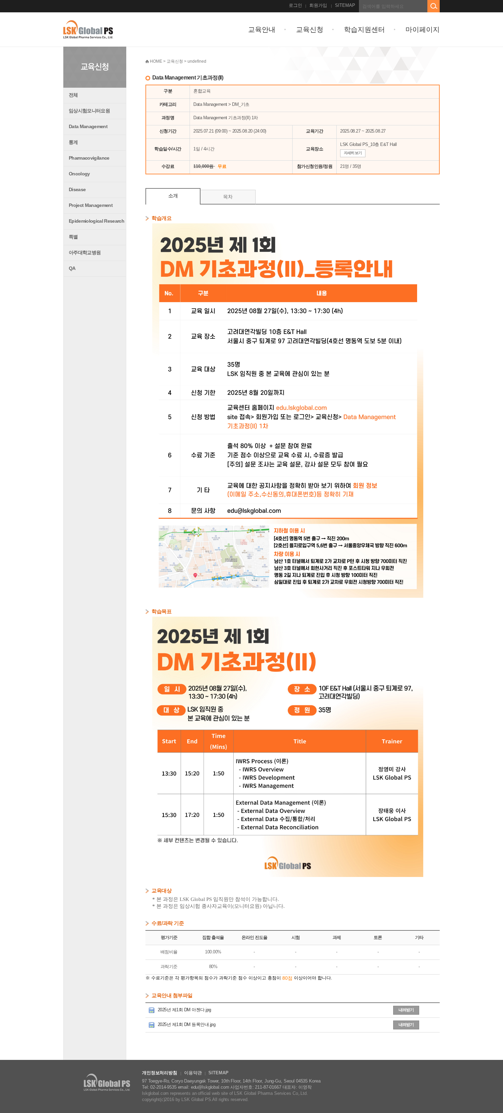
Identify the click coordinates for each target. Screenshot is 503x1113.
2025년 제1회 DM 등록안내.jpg (185, 1024)
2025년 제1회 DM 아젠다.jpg (183, 1009)
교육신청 (309, 29)
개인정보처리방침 (159, 1072)
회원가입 (318, 5)
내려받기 (406, 1009)
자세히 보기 (353, 153)
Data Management (88, 126)
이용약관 (193, 1072)
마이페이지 (422, 29)
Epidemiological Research (96, 221)
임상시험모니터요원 (89, 110)
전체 (73, 95)
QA (72, 268)
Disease (77, 189)
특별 (73, 236)
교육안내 (261, 29)
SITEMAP (345, 5)
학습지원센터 (364, 29)
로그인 (295, 5)
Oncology (79, 173)
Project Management (91, 205)
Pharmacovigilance (89, 158)
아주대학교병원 (85, 252)
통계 (73, 142)
